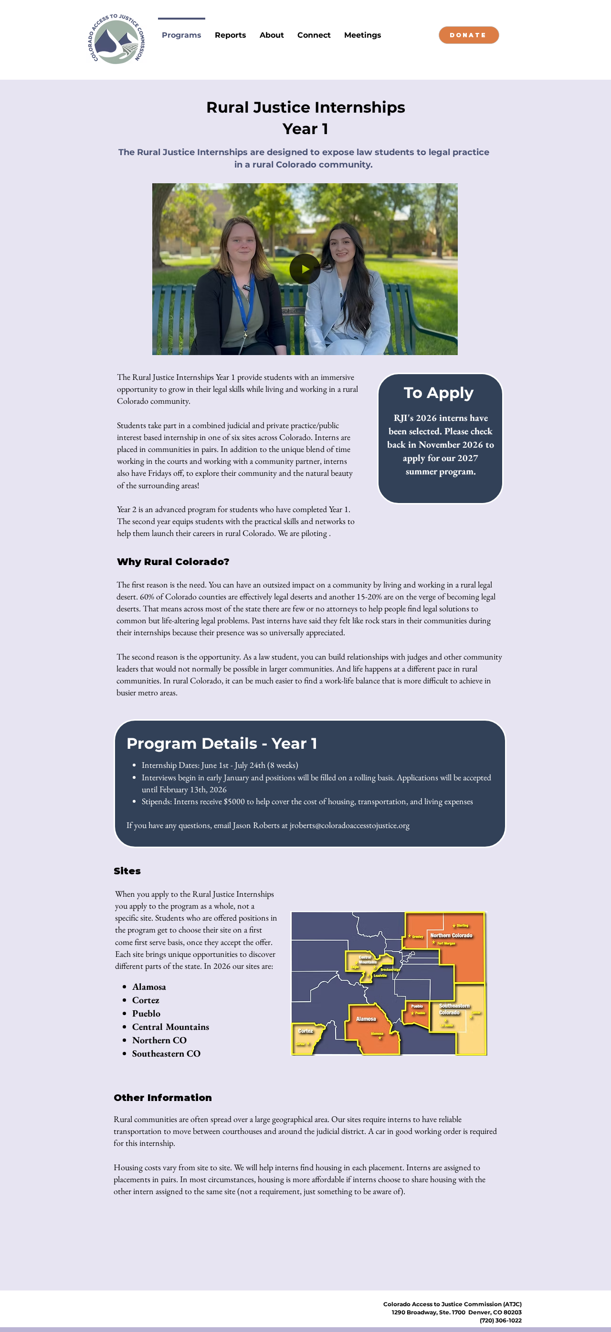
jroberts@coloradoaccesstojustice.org (350, 824)
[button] (445, 344)
